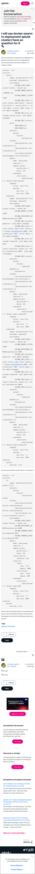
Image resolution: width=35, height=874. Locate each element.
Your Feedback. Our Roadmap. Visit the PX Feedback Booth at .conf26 (16, 785)
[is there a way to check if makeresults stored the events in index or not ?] (29, 651)
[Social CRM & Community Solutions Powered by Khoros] (28, 842)
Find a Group (17, 767)
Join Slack (17, 741)
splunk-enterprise (8, 626)
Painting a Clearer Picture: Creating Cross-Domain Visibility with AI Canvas (16, 819)
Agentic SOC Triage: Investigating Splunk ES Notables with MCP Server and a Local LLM (17, 802)
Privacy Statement (16, 865)
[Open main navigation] (32, 3)
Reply (7, 640)
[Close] (32, 856)
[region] (17, 863)
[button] (32, 29)
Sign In (25, 3)
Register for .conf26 (17, 714)
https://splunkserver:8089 (16, 231)
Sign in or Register (23, 19)
